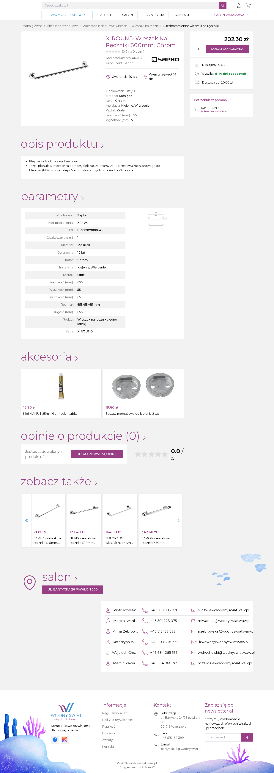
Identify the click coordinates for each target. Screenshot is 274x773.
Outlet (105, 15)
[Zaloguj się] (239, 5)
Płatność (108, 726)
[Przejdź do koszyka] (248, 5)
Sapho (128, 63)
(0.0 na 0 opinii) (133, 51)
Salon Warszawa (229, 15)
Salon (127, 15)
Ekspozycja (154, 15)
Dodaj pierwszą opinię (97, 454)
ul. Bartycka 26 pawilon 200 (73, 589)
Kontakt (182, 15)
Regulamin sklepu (116, 713)
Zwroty (107, 740)
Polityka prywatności (117, 720)
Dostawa (108, 733)
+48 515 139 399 (172, 738)
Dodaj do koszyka (227, 49)
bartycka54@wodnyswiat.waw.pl (185, 749)
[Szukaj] (222, 5)
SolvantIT (148, 767)
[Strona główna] (27, 10)
